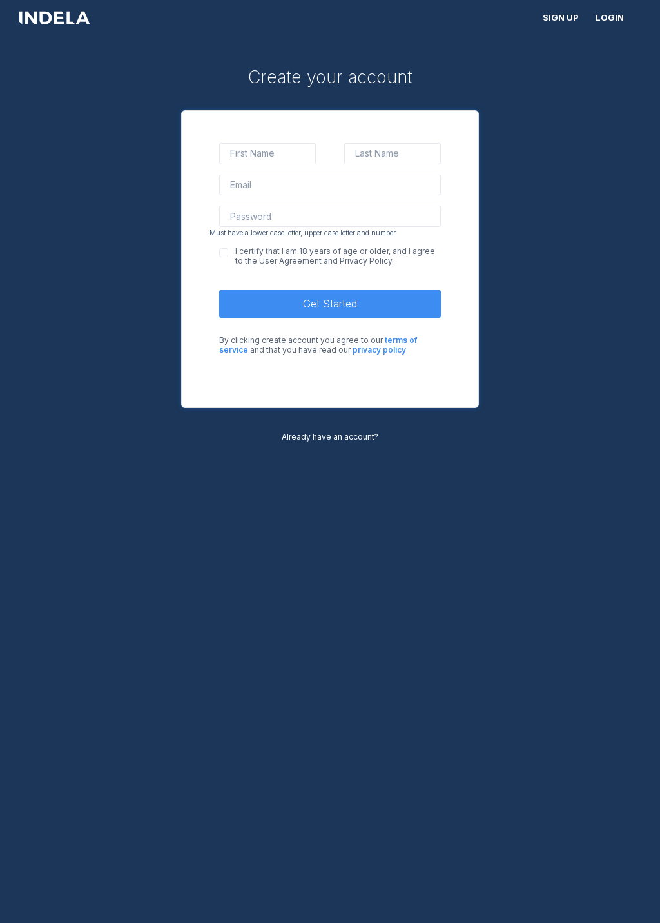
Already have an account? (330, 437)
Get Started (330, 304)
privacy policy (379, 350)
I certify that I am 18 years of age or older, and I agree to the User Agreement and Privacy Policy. (335, 256)
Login (610, 17)
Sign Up (561, 17)
